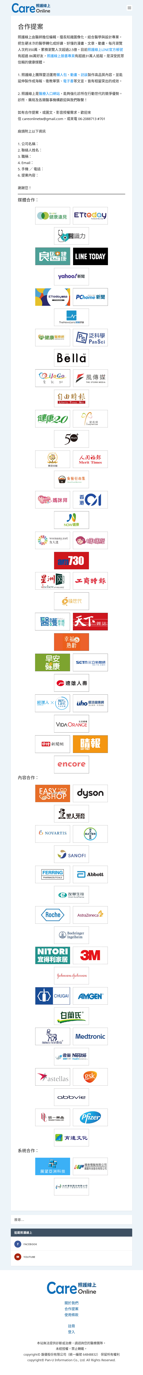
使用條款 (71, 1315)
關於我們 (71, 1303)
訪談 (84, 74)
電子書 (68, 81)
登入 (71, 1332)
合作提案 (71, 1309)
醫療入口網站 (49, 93)
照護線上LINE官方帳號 (105, 49)
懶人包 (61, 74)
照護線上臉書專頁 (61, 56)
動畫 (73, 74)
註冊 (71, 1326)
